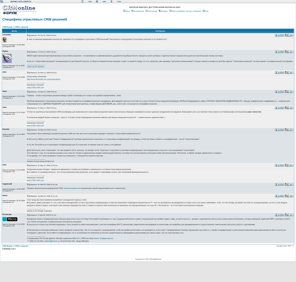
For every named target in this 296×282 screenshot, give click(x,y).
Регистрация (152, 11)
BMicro (75, 238)
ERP (104, 1)
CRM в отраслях (21, 27)
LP (143, 259)
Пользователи (138, 11)
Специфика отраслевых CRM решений (34, 19)
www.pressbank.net (72, 188)
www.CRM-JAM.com (35, 88)
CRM (90, 1)
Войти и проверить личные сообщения (186, 11)
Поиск (127, 11)
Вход (206, 11)
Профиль (164, 11)
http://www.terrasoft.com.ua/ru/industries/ (43, 79)
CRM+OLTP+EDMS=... (36, 67)
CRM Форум (7, 27)
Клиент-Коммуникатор (103, 238)
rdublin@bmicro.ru (52, 241)
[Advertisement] (148, 272)
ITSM (119, 1)
